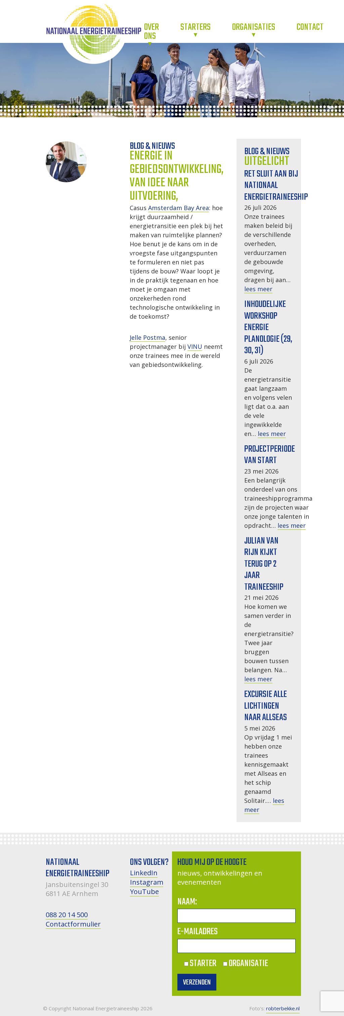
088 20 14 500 (67, 914)
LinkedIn (144, 872)
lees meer (258, 289)
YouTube (144, 891)
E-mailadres (197, 931)
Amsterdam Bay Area (178, 208)
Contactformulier (73, 924)
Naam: (187, 901)
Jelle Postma (147, 337)
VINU (194, 346)
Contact (310, 27)
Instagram (146, 882)
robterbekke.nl (283, 1008)
